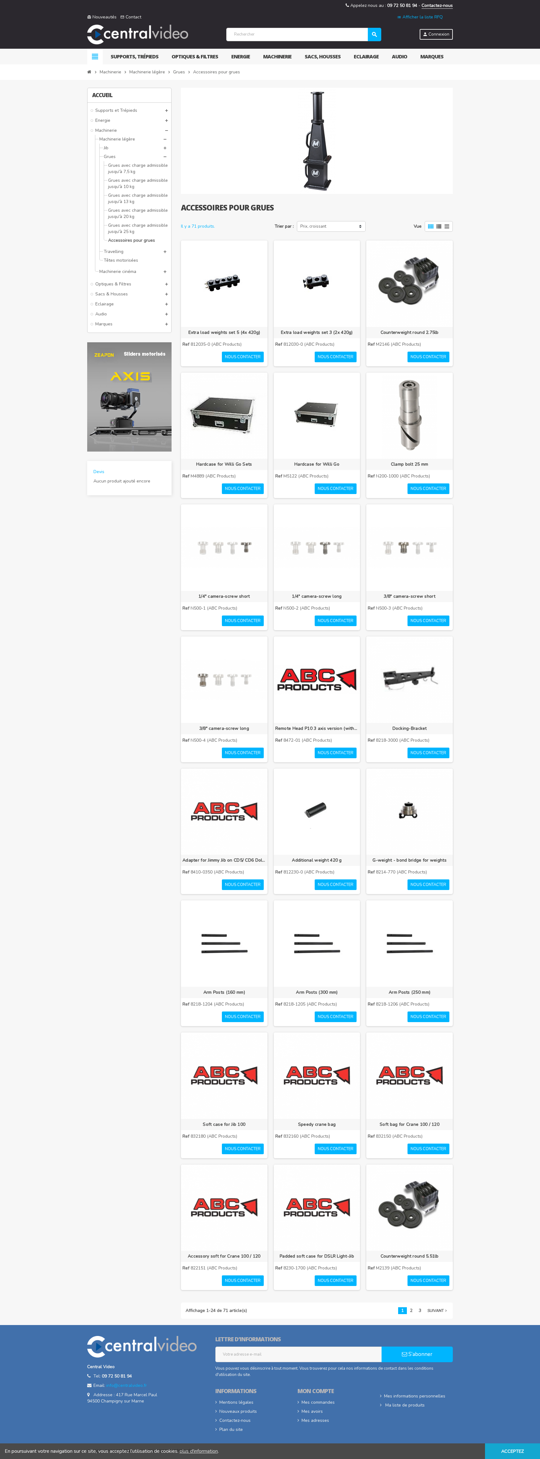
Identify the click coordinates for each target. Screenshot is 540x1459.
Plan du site (231, 1429)
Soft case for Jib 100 (224, 1124)
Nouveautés (102, 17)
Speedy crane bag (317, 1124)
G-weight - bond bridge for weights (409, 860)
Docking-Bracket (409, 728)
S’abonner (419, 1354)
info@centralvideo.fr (126, 1385)
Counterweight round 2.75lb (410, 332)
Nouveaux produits (238, 1411)
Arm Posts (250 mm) (409, 992)
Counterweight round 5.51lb (410, 1256)
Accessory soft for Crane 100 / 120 (224, 1256)
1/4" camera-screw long (317, 596)
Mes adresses (315, 1420)
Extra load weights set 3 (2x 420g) (317, 332)
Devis (98, 472)
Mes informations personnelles (414, 1396)
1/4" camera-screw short (224, 596)
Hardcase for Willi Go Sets (224, 464)
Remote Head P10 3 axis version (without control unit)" (317, 728)
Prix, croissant (313, 226)
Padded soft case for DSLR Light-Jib (317, 1256)
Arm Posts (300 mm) (317, 992)
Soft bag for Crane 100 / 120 (409, 1124)
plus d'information (199, 1451)
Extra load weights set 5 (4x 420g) (224, 332)
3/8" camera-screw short (409, 596)
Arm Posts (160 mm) (224, 992)
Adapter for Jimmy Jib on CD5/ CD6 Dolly (224, 860)
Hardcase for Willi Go (316, 464)
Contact (130, 17)
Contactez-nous (437, 5)
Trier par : (284, 226)
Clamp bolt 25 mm (409, 464)
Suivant (438, 1310)
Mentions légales (236, 1402)
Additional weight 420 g (317, 860)
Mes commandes (318, 1402)
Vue (418, 226)
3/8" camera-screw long (224, 728)
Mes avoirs (312, 1411)
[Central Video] (137, 34)
